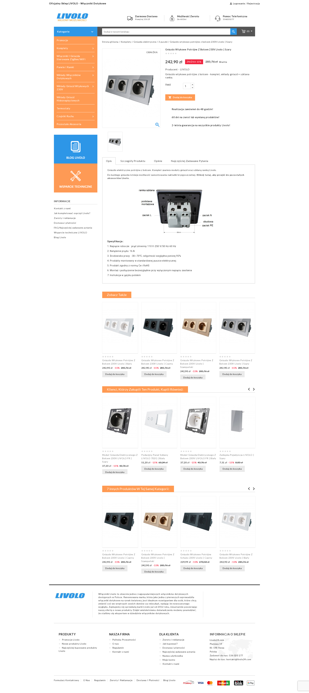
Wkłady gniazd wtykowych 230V (76, 88)
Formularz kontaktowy (66, 680)
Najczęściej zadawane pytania (179, 651)
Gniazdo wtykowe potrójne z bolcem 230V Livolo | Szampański (196, 363)
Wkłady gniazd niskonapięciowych (68, 99)
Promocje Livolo (71, 639)
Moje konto (169, 659)
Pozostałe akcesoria (69, 124)
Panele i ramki (76, 67)
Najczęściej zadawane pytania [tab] (189, 160)
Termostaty (63, 108)
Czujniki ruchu (76, 116)
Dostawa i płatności (65, 222)
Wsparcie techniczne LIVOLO (70, 232)
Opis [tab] (109, 160)
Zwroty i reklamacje (65, 218)
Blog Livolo (60, 237)
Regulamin (118, 647)
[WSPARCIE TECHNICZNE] (75, 177)
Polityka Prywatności (124, 639)
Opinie (158, 160)
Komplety (76, 48)
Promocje (62, 40)
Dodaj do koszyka (180, 97)
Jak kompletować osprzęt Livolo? (72, 213)
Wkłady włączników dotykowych (76, 77)
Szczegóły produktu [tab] (133, 160)
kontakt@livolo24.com (238, 659)
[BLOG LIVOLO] (75, 148)
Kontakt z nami (62, 208)
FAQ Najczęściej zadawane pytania (73, 227)
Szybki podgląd (131, 374)
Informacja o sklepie (228, 634)
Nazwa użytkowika (173, 655)
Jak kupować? (170, 643)
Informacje (62, 201)
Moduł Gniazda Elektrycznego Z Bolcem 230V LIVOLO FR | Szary (120, 458)
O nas (115, 643)
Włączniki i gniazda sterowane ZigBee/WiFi (76, 58)
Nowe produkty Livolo (74, 643)
